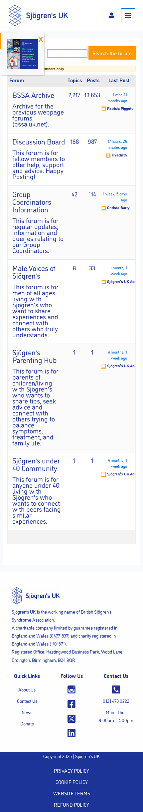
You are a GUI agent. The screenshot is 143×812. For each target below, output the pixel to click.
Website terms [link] (71, 793)
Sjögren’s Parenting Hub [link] (34, 356)
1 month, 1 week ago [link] (118, 270)
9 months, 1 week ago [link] (117, 355)
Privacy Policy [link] (71, 770)
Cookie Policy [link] (72, 781)
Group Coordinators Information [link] (31, 201)
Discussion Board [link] (38, 141)
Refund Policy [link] (71, 804)
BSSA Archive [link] (33, 95)
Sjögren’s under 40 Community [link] (36, 464)
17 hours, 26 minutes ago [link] (116, 144)
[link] (38, 14)
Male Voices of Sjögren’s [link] (33, 271)
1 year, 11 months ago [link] (117, 97)
